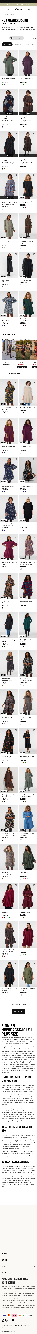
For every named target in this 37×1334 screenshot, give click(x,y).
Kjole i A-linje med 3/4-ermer (26, 524)
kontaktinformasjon (13, 1172)
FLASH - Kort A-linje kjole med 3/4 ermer (27, 201)
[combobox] (18, 14)
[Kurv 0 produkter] (34, 9)
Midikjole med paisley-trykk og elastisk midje (26, 563)
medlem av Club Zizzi (10, 1184)
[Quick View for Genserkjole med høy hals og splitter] (35, 241)
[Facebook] (6, 1320)
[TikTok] (9, 1320)
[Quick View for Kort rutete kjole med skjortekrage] (35, 717)
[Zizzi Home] (18, 9)
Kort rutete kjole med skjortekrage (25, 718)
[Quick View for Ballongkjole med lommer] (35, 950)
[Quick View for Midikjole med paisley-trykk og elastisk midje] (35, 562)
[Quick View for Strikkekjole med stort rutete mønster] (16, 120)
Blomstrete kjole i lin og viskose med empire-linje (8, 834)
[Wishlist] (15, 52)
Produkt (27, 44)
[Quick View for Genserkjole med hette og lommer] (16, 640)
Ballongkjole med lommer (27, 949)
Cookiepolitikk (25, 1325)
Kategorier (5, 1254)
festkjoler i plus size (22, 1091)
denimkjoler (14, 1100)
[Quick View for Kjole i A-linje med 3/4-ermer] (35, 524)
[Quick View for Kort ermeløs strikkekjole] (35, 280)
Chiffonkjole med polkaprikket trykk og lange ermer (7, 679)
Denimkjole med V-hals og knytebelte (27, 834)
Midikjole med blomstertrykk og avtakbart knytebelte (7, 602)
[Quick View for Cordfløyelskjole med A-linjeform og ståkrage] (35, 911)
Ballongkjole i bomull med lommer (27, 989)
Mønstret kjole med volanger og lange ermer (8, 485)
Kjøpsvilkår (17, 1325)
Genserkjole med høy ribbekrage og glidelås (26, 447)
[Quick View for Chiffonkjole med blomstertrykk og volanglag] (16, 872)
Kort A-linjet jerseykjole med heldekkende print (26, 679)
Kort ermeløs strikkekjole (26, 280)
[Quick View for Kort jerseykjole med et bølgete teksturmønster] (35, 120)
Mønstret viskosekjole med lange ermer (7, 242)
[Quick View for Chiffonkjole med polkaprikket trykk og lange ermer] (16, 678)
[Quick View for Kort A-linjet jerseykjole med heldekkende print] (35, 678)
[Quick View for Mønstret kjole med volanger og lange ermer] (16, 485)
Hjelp (3, 1266)
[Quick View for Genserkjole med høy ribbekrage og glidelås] (35, 446)
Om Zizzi (4, 1272)
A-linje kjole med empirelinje (24, 873)
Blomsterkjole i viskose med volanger (26, 602)
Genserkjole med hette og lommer (8, 640)
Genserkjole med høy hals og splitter (26, 242)
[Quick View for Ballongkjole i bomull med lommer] (35, 988)
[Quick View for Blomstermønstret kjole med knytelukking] (16, 756)
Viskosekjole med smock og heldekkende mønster (8, 203)
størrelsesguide (7, 1139)
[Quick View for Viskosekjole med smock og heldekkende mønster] (16, 202)
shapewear (22, 1118)
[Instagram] (3, 1320)
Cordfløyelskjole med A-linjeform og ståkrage (26, 911)
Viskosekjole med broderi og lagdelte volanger (27, 757)
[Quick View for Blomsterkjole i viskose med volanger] (35, 601)
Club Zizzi (4, 1260)
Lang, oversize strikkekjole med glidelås (8, 281)
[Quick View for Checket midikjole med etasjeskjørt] (35, 162)
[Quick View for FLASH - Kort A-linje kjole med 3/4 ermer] (35, 201)
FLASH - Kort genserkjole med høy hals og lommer (8, 79)
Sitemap (4, 1328)
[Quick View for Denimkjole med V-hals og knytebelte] (35, 833)
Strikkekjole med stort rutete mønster (7, 121)
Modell (33, 44)
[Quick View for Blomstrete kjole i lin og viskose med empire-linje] (16, 833)
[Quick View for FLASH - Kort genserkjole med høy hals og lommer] (16, 78)
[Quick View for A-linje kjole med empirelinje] (35, 872)
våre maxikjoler (9, 1096)
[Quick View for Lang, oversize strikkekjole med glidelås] (16, 280)
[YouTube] (13, 1320)
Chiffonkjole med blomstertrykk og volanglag (6, 873)
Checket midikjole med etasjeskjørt (26, 163)
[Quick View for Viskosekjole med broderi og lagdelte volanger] (35, 756)
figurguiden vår (6, 1153)
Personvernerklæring (7, 1325)
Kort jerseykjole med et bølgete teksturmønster (26, 121)
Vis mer (3, 33)
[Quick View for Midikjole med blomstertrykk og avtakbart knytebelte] (16, 601)
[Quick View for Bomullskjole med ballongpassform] (16, 988)
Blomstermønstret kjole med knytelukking (8, 757)
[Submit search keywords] (3, 14)
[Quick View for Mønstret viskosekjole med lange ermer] (16, 241)
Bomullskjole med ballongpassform (6, 989)
